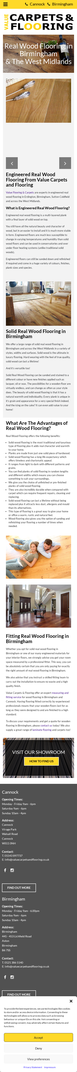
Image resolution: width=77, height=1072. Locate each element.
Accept (38, 1037)
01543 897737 (14, 855)
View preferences (38, 1059)
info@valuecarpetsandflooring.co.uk (27, 859)
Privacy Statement (32, 1067)
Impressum (50, 1067)
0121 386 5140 (14, 962)
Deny (38, 1048)
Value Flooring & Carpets (20, 192)
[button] (71, 1001)
